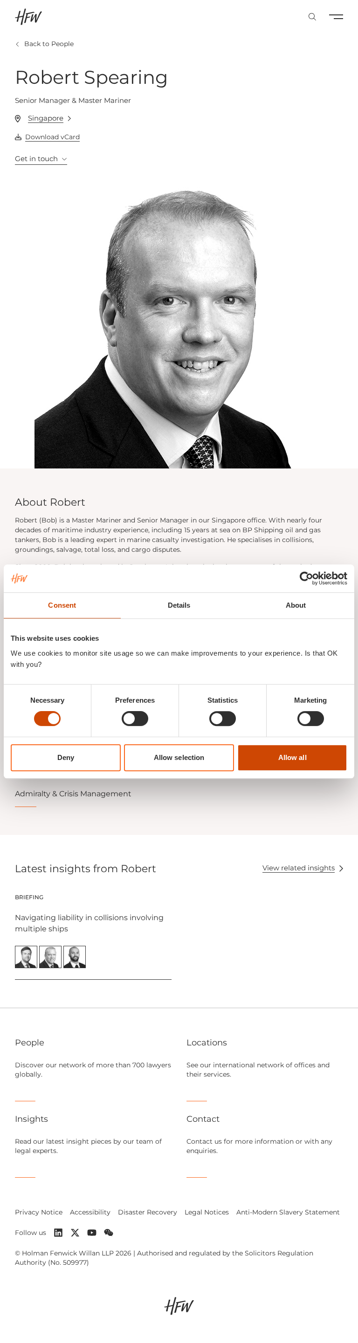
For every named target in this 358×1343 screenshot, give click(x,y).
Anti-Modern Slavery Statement (288, 1212)
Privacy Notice (38, 1212)
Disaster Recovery (147, 1212)
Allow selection (179, 757)
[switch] (135, 718)
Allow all (292, 757)
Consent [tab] (62, 605)
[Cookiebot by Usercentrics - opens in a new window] (306, 578)
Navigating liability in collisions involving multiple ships (89, 923)
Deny (65, 757)
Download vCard (52, 137)
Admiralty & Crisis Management (73, 793)
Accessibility (90, 1212)
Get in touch (36, 158)
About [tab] (296, 605)
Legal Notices (207, 1212)
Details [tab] (179, 605)
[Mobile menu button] (336, 16)
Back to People (49, 44)
